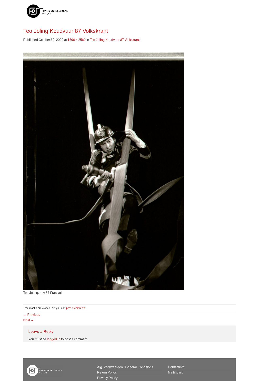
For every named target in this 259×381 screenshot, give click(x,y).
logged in (53, 339)
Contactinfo (176, 367)
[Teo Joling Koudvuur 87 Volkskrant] (103, 168)
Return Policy (107, 372)
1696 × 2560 (77, 40)
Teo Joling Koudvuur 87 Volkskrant (115, 40)
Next (28, 320)
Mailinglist (175, 372)
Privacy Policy (107, 378)
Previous (31, 314)
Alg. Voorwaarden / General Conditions (125, 367)
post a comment (75, 307)
